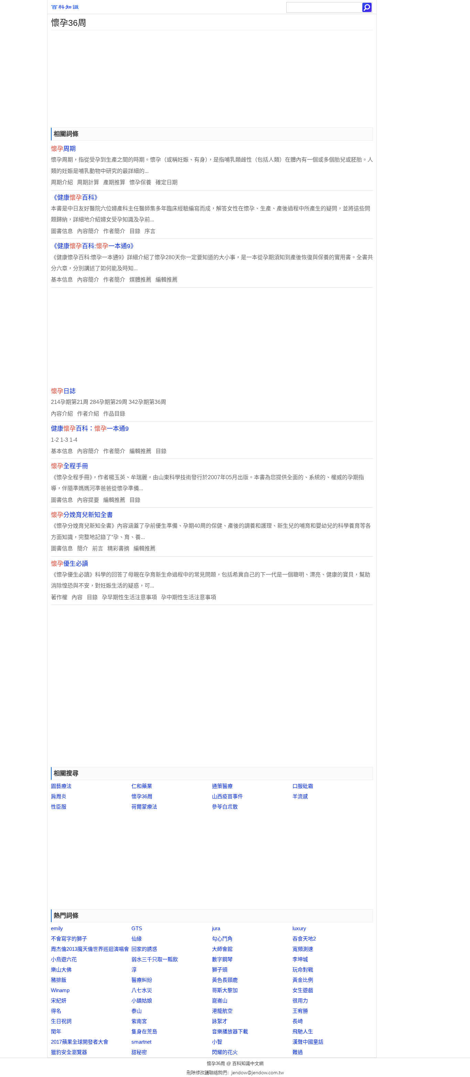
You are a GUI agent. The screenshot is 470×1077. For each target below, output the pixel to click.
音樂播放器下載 (230, 1031)
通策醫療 (222, 786)
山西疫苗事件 (227, 796)
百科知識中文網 (248, 1063)
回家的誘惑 (144, 949)
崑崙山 (219, 1000)
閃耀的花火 (225, 1052)
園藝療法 (61, 786)
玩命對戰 (302, 969)
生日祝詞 (61, 1021)
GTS (136, 928)
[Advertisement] (211, 78)
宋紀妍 (58, 1000)
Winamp (60, 990)
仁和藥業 (141, 786)
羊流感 (300, 796)
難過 (297, 1052)
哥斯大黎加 (225, 990)
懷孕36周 (141, 796)
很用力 (300, 1000)
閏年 (56, 1031)
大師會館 (222, 949)
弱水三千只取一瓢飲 (154, 959)
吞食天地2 (304, 939)
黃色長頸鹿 (225, 980)
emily (57, 928)
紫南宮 (139, 1021)
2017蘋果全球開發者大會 (79, 1042)
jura (216, 928)
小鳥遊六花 (64, 959)
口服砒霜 (302, 786)
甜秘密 (139, 1052)
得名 (56, 1011)
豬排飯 (58, 980)
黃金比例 (302, 980)
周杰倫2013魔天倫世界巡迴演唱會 (90, 949)
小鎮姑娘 (141, 1000)
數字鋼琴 (222, 959)
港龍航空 (222, 1011)
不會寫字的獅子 (69, 939)
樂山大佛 (61, 969)
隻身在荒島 (144, 1031)
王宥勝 (300, 1011)
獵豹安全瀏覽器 (69, 1052)
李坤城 (300, 959)
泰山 (136, 1011)
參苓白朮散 (225, 807)
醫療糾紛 (141, 980)
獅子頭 (219, 969)
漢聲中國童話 (307, 1042)
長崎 (297, 1021)
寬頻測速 (302, 949)
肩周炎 (58, 796)
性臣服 (58, 807)
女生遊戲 (302, 990)
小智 (217, 1042)
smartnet (141, 1042)
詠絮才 (219, 1021)
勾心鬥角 (222, 939)
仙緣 (136, 939)
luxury (299, 928)
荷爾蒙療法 (144, 807)
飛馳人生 (302, 1031)
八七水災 (141, 990)
